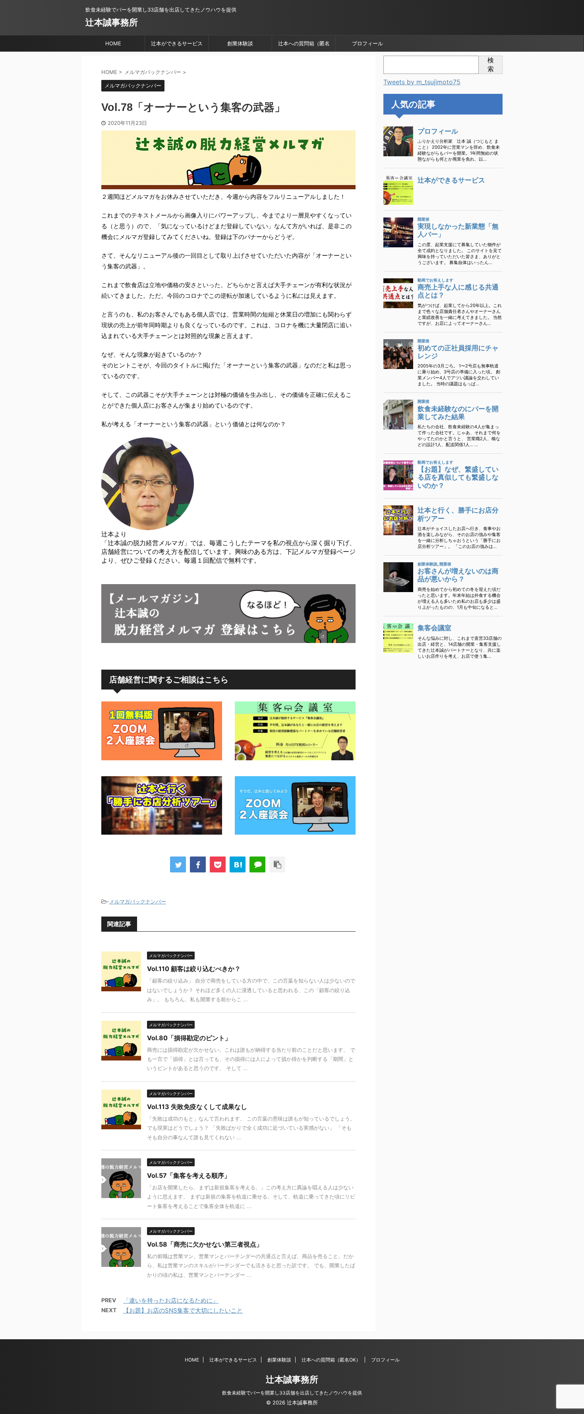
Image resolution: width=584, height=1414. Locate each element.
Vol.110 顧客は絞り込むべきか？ (194, 969)
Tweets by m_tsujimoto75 (421, 82)
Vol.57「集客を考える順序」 (188, 1175)
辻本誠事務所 (111, 22)
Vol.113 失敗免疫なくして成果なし (197, 1107)
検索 (490, 64)
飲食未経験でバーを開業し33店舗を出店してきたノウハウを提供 (292, 1393)
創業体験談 (240, 43)
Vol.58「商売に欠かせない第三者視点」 (205, 1244)
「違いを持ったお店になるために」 (171, 1300)
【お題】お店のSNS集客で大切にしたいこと (183, 1310)
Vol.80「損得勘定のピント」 (189, 1038)
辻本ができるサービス (177, 43)
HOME (113, 43)
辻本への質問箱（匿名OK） (304, 45)
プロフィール (367, 43)
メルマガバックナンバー (137, 901)
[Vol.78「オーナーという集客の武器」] (238, 864)
